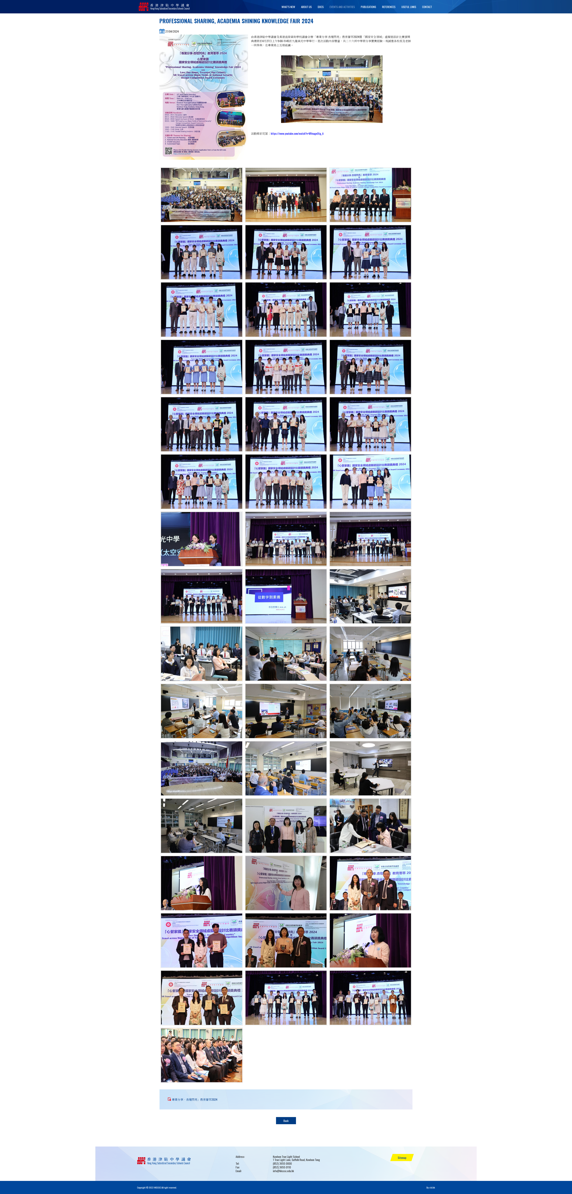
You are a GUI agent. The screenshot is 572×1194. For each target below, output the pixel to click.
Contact (427, 7)
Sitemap (402, 1157)
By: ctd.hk (430, 1187)
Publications (368, 7)
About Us (306, 7)
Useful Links (408, 7)
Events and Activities (342, 7)
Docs (321, 7)
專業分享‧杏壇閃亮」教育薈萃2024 (194, 1099)
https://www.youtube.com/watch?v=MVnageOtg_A (297, 133)
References (388, 7)
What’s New (288, 7)
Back (286, 1121)
